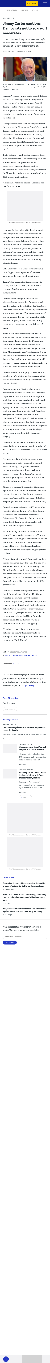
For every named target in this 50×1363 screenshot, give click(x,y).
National (35, 10)
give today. (30, 685)
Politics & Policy (11, 10)
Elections (24, 10)
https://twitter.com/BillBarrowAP (21, 655)
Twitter (18, 663)
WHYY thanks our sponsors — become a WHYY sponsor (25, 223)
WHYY (9, 3)
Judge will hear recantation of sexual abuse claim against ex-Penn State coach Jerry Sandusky (24, 910)
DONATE (32, 3)
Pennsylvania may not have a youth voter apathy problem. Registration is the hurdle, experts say (24, 884)
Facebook (13, 663)
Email (23, 663)
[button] (6, 1359)
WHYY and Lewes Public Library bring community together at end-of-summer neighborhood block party (24, 897)
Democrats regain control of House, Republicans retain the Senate (24, 728)
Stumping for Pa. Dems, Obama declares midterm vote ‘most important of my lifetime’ (32, 775)
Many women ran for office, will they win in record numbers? (32, 748)
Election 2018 (8, 18)
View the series (10, 709)
